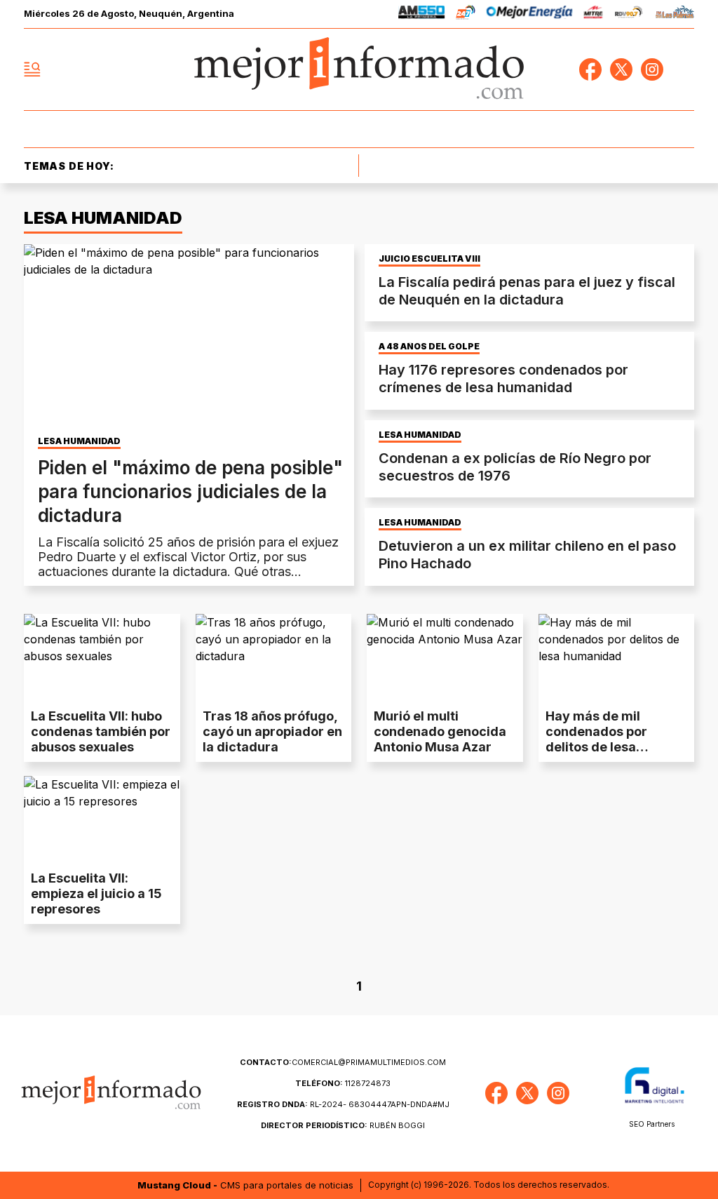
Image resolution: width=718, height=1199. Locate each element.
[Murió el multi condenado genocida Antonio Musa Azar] (445, 658)
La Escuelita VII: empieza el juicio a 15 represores (96, 893)
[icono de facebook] (590, 69)
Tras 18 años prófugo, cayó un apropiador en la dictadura (272, 731)
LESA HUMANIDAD (79, 441)
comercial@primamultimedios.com (343, 1062)
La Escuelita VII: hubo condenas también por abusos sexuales (100, 731)
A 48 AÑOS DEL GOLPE (429, 346)
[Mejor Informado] (359, 69)
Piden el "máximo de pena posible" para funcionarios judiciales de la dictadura (190, 491)
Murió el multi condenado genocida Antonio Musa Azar (440, 731)
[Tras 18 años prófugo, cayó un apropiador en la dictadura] (274, 658)
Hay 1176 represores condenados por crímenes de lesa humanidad (503, 378)
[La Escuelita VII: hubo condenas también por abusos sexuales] (102, 658)
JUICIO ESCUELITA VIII (429, 259)
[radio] (421, 14)
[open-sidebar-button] (32, 69)
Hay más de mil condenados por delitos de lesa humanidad (596, 739)
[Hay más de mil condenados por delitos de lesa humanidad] (616, 658)
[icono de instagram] (652, 69)
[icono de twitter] (621, 69)
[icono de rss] (683, 69)
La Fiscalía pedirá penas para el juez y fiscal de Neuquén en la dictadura (527, 291)
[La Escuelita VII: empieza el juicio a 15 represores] (102, 820)
